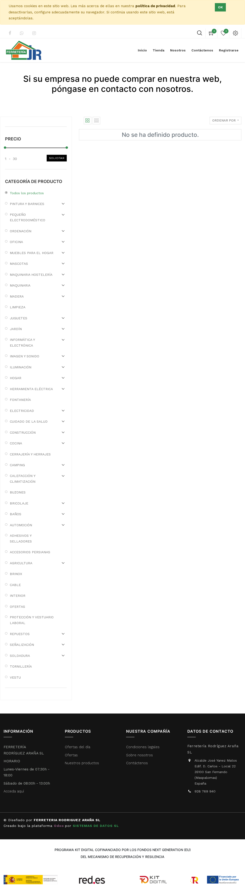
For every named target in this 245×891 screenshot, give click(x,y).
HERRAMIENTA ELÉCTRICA (31, 389)
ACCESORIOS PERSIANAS (30, 552)
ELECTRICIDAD (22, 411)
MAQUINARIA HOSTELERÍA (31, 275)
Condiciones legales (143, 747)
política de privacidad (155, 6)
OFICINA (16, 242)
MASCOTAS (19, 264)
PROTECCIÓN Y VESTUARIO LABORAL (32, 620)
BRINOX (16, 574)
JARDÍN (16, 329)
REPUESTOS (20, 634)
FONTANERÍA (20, 400)
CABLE (15, 585)
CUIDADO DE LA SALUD (29, 421)
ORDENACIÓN (20, 231)
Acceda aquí (14, 791)
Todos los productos (27, 193)
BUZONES (18, 492)
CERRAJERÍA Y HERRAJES (30, 454)
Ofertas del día (77, 747)
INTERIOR (17, 596)
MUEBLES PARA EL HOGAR (31, 253)
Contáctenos (137, 763)
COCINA (16, 443)
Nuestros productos (82, 763)
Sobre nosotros (139, 755)
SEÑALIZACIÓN (22, 645)
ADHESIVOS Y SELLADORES (21, 538)
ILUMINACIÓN (20, 367)
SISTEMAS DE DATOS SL (96, 826)
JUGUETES (18, 318)
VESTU (15, 677)
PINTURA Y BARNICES (27, 204)
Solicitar (57, 158)
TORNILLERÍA (21, 666)
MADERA (17, 296)
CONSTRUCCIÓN (23, 432)
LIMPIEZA (17, 307)
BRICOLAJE (19, 503)
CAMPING (17, 465)
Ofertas (71, 755)
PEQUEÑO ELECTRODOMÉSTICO (27, 217)
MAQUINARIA (20, 285)
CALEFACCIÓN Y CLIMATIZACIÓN (22, 478)
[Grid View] (87, 120)
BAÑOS (15, 514)
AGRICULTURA (21, 563)
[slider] (5, 147)
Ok (220, 7)
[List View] (96, 120)
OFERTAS (17, 607)
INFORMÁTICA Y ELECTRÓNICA (22, 342)
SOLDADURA (20, 656)
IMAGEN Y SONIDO (24, 356)
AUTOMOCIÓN (21, 525)
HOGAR (15, 378)
